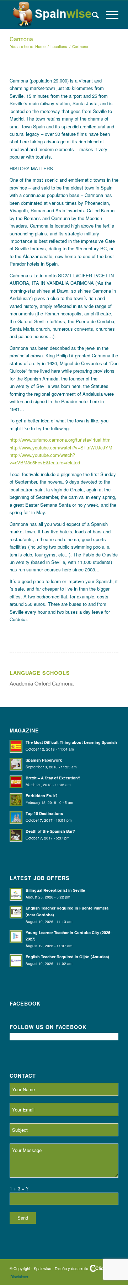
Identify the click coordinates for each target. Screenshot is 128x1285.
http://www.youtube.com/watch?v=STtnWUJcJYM (61, 447)
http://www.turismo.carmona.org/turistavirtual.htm (60, 439)
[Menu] (108, 14)
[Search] (92, 14)
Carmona (21, 39)
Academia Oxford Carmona (42, 683)
